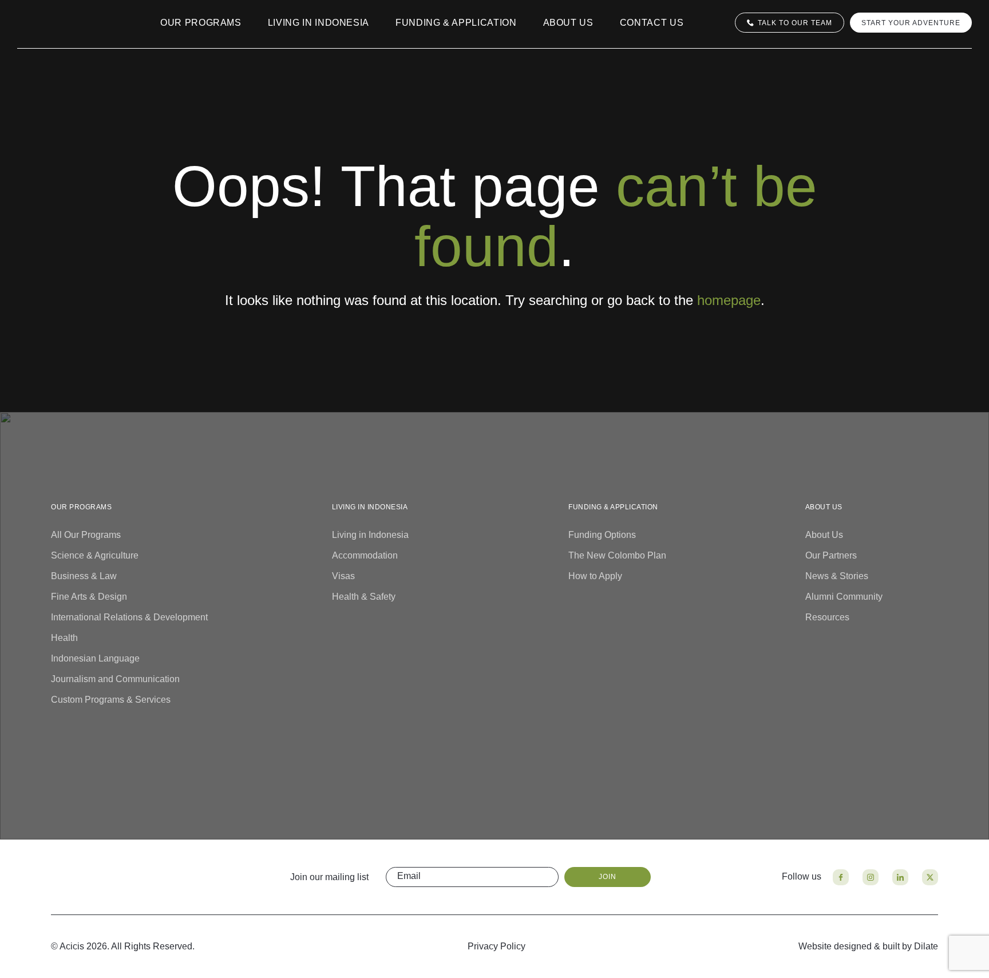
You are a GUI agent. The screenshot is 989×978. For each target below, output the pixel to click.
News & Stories (836, 576)
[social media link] (841, 877)
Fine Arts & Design (89, 596)
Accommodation (365, 555)
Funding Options (602, 535)
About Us (568, 22)
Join (607, 877)
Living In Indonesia (318, 22)
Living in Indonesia (370, 535)
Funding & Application (456, 22)
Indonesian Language (95, 658)
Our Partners (831, 555)
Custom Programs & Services (111, 699)
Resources (827, 617)
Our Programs (201, 22)
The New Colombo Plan (617, 555)
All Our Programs (86, 535)
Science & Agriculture (95, 555)
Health (64, 638)
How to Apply (595, 576)
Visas (343, 576)
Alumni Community (844, 596)
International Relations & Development (129, 617)
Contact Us (652, 22)
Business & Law (84, 576)
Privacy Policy (496, 946)
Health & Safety (363, 596)
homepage (729, 300)
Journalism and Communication (115, 679)
